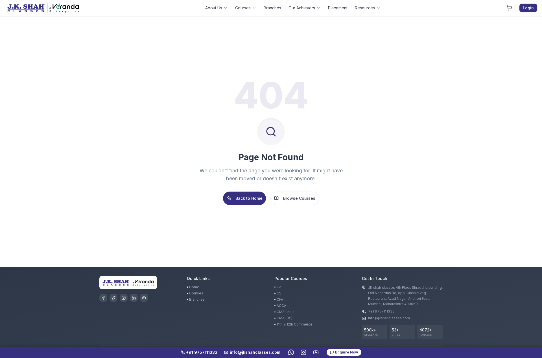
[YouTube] (144, 298)
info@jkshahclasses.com (389, 318)
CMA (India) (286, 312)
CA (279, 287)
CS (279, 293)
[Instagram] (124, 298)
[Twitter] (113, 298)
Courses (243, 7)
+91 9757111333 (381, 311)
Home (194, 287)
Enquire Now (346, 352)
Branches (272, 7)
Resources (365, 7)
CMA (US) (284, 318)
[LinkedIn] (134, 298)
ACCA (281, 305)
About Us (213, 7)
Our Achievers (302, 7)
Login (528, 7)
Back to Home (249, 198)
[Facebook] (103, 298)
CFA (280, 299)
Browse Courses (299, 198)
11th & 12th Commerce (294, 324)
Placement (338, 7)
